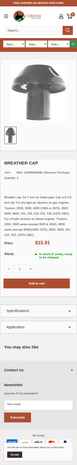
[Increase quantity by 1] (30, 269)
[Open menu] (6, 16)
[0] (69, 16)
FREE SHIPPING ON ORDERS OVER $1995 (38, 3)
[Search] (68, 30)
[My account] (61, 16)
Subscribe (17, 417)
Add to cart (37, 283)
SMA (7, 172)
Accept (14, 454)
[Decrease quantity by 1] (9, 269)
